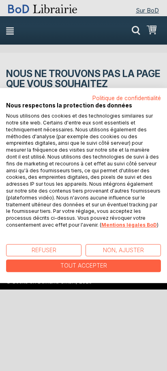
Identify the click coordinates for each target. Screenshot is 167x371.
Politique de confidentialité (126, 98)
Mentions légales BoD (129, 225)
